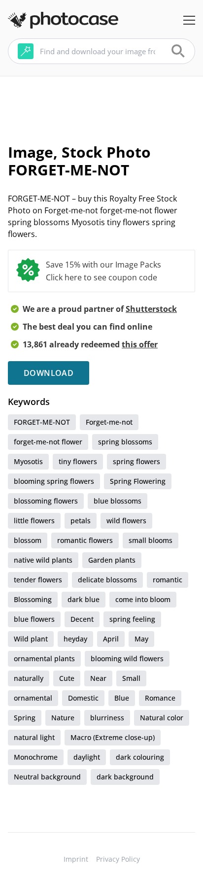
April (111, 638)
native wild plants (43, 560)
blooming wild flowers (127, 658)
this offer (140, 344)
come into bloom (142, 599)
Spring (24, 717)
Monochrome (36, 757)
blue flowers (34, 619)
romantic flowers (85, 540)
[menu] (189, 20)
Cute (66, 678)
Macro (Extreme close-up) (112, 737)
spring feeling (132, 619)
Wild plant (31, 638)
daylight (86, 757)
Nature (62, 717)
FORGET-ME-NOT (42, 422)
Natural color (161, 717)
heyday (75, 638)
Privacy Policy (118, 859)
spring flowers (136, 461)
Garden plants (111, 560)
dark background (125, 776)
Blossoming (33, 599)
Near (98, 678)
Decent (82, 619)
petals (80, 520)
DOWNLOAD (48, 373)
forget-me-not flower (48, 441)
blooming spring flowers (54, 481)
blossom (27, 540)
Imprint (76, 859)
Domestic (83, 698)
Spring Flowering (138, 481)
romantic (167, 579)
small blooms (150, 540)
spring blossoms (125, 441)
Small (131, 678)
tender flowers (38, 579)
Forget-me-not (109, 422)
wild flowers (126, 520)
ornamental (33, 698)
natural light (34, 737)
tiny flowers (78, 461)
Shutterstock (151, 308)
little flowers (34, 520)
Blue (121, 698)
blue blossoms (117, 500)
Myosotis (28, 461)
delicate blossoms (107, 579)
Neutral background (47, 776)
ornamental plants (44, 658)
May (141, 638)
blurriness (107, 717)
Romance (160, 698)
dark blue (84, 599)
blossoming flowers (46, 500)
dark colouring (140, 757)
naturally (28, 678)
